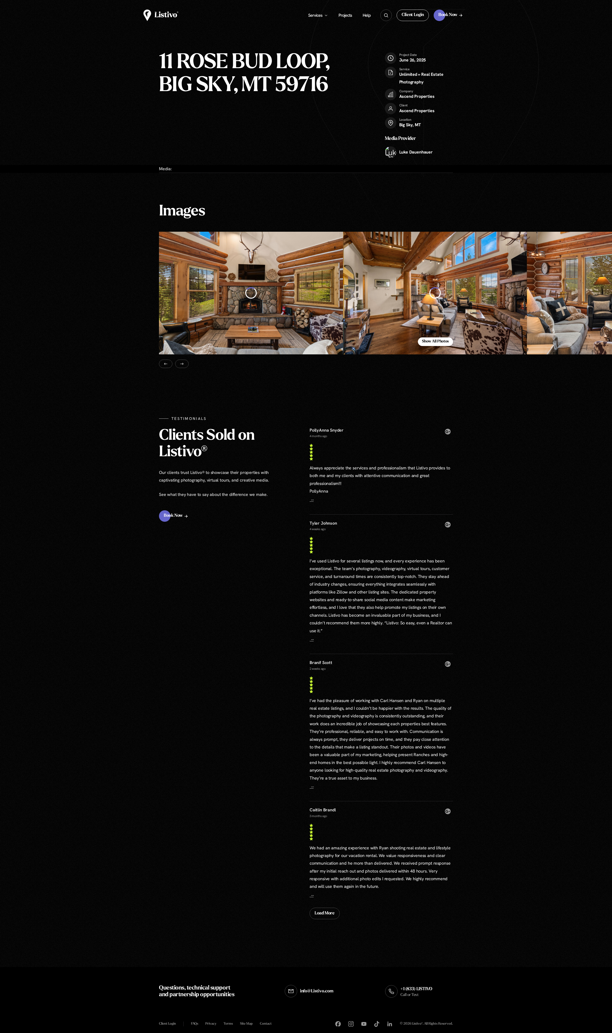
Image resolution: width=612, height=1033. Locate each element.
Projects (345, 15)
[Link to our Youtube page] (364, 1024)
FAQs (194, 1024)
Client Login (167, 1024)
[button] (413, 15)
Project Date (408, 55)
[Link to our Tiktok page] (377, 1024)
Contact (266, 1024)
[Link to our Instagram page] (351, 1024)
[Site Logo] (160, 15)
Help (367, 15)
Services (315, 15)
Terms (228, 1024)
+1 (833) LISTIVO (416, 992)
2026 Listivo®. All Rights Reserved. (426, 1024)
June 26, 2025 (412, 58)
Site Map (246, 1024)
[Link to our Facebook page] (338, 1024)
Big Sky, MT (410, 124)
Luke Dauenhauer (416, 152)
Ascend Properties (417, 96)
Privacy (210, 1024)
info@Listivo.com (316, 991)
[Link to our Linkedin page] (390, 1024)
